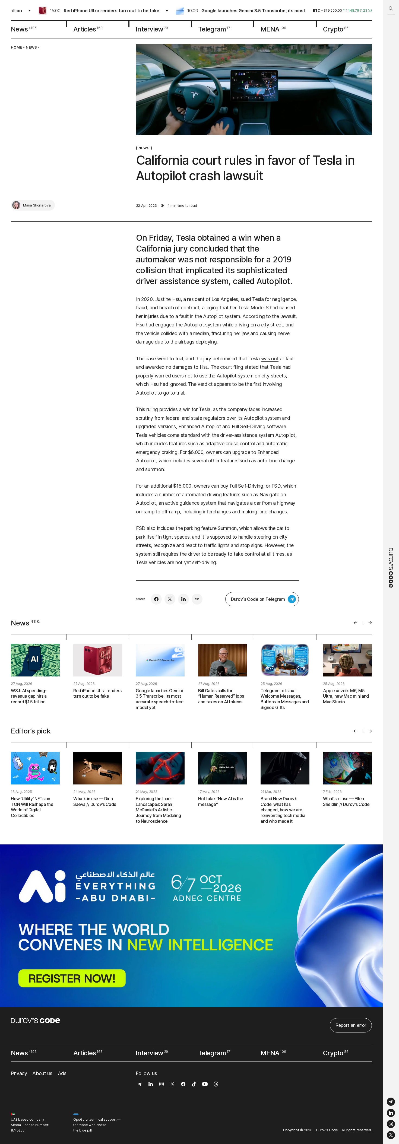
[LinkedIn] (391, 1113)
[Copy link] (197, 599)
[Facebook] (156, 599)
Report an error (350, 1025)
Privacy (19, 1073)
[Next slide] (370, 623)
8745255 (17, 1130)
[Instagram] (391, 1124)
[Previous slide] (355, 623)
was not (269, 358)
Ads (62, 1073)
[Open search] (391, 8)
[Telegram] (391, 1102)
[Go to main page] (390, 572)
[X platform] (391, 1135)
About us (42, 1073)
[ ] (144, 148)
